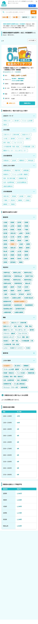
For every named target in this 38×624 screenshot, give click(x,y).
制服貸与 (6, 174)
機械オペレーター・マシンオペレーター (15, 150)
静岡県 (5, 204)
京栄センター (7, 121)
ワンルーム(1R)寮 (27, 121)
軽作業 (13, 138)
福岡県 (20, 200)
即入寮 (17, 121)
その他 (5, 138)
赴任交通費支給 (21, 182)
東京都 (21, 196)
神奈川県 (6, 196)
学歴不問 (17, 170)
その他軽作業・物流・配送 (11, 146)
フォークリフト (17, 142)
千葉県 (5, 200)
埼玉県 (13, 200)
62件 (18, 422)
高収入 (5, 125)
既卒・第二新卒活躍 (9, 178)
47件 (18, 416)
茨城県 (13, 204)
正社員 (14, 160)
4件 (18, 435)
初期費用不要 (22, 178)
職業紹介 (22, 160)
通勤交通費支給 (7, 186)
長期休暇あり (7, 170)
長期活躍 (25, 170)
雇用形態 (25, 17)
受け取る (32, 6)
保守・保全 (6, 142)
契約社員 (30, 160)
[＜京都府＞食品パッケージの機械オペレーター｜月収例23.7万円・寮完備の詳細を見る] (19, 76)
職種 (15, 17)
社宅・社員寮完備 (8, 182)
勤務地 (5, 17)
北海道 (27, 200)
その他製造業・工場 (28, 146)
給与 (33, 17)
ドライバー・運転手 (24, 138)
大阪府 (29, 196)
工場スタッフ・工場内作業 (11, 134)
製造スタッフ (26, 134)
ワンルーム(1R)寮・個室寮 (20, 174)
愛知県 (14, 196)
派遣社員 (6, 160)
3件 (18, 429)
